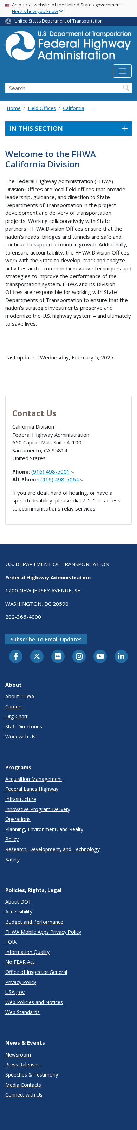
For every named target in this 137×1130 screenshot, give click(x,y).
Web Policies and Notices (34, 1002)
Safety (12, 859)
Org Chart (16, 716)
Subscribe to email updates (46, 639)
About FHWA (19, 696)
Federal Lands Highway (31, 788)
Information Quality (27, 952)
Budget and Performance (34, 921)
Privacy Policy (20, 982)
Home (14, 108)
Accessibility (18, 911)
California (73, 108)
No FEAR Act (19, 961)
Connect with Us (24, 1094)
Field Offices (42, 108)
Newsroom (18, 1054)
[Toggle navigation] (122, 71)
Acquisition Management (33, 779)
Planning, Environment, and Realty (44, 829)
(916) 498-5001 (50, 471)
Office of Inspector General (36, 972)
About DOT (18, 901)
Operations (18, 819)
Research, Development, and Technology (52, 849)
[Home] (68, 47)
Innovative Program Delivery (37, 809)
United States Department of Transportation (58, 21)
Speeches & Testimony (31, 1074)
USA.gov (15, 992)
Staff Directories (23, 726)
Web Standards (22, 1012)
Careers (14, 706)
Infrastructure (20, 799)
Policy (12, 839)
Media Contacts (23, 1084)
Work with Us (20, 736)
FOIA (11, 941)
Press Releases (22, 1064)
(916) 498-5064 (59, 479)
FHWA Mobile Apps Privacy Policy (43, 932)
